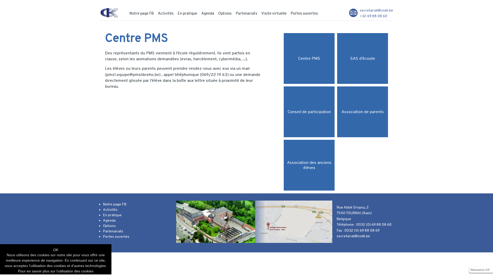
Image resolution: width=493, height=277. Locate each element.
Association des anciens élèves (309, 165)
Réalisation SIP (480, 270)
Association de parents (363, 111)
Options (225, 13)
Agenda (207, 13)
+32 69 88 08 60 (373, 16)
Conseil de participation (309, 111)
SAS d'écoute (362, 58)
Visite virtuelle (274, 13)
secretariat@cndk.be (376, 10)
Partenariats (246, 13)
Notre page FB (141, 13)
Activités (166, 13)
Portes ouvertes (304, 13)
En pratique (187, 13)
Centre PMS (309, 58)
